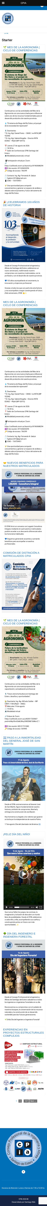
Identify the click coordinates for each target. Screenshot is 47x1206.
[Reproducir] (6, 907)
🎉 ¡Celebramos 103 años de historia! (21, 204)
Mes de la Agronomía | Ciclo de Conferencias (20, 304)
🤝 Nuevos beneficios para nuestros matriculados (23, 464)
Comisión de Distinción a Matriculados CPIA (21, 554)
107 (26, 1101)
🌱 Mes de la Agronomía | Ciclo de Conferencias (21, 49)
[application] (23, 874)
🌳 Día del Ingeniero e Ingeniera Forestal (19, 935)
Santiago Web (30, 1202)
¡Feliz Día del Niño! (16, 834)
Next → (33, 1101)
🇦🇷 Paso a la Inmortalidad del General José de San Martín (22, 740)
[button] (24, 874)
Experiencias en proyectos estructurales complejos (23, 1032)
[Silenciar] (37, 907)
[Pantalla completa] (41, 907)
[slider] (21, 907)
